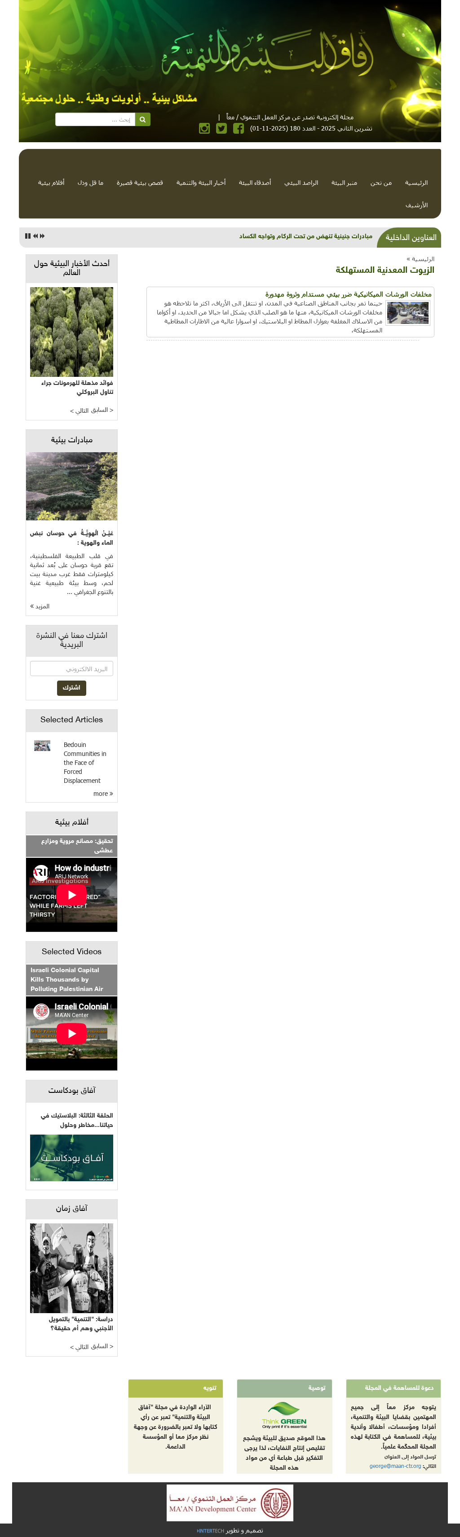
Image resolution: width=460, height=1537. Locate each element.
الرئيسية (416, 182)
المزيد (41, 607)
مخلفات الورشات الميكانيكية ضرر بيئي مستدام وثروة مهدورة (348, 293)
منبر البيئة (344, 182)
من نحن (381, 182)
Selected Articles (71, 720)
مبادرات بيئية (72, 440)
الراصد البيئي (301, 182)
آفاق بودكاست (72, 1091)
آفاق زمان (71, 1209)
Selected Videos (72, 952)
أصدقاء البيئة (255, 182)
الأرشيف (417, 205)
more (101, 793)
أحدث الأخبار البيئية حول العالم (72, 268)
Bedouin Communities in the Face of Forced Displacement (85, 762)
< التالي (79, 411)
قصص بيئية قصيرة (140, 182)
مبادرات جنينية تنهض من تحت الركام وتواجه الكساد (305, 236)
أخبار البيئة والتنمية (201, 182)
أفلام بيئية (51, 182)
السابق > (102, 410)
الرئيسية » (420, 258)
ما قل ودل (90, 182)
